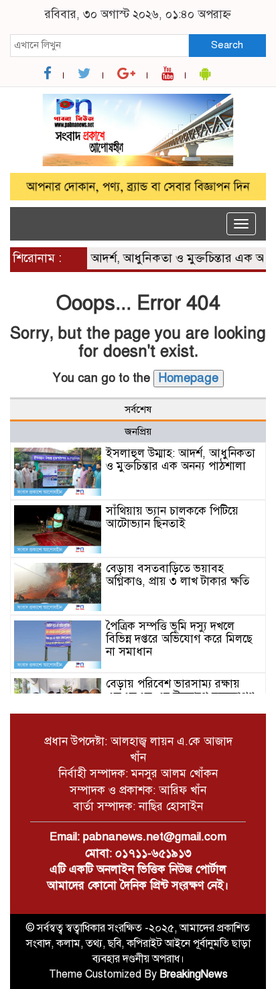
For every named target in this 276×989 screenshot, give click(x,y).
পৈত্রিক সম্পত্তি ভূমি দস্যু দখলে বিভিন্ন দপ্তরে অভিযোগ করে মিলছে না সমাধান (179, 638)
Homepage (188, 378)
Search (227, 45)
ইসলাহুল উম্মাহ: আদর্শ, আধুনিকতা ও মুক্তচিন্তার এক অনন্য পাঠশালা (180, 459)
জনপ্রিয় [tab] (138, 431)
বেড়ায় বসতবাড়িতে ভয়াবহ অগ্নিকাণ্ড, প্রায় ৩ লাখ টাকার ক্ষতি (177, 575)
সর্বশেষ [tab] (138, 409)
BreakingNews (193, 974)
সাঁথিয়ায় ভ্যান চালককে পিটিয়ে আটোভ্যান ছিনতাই (172, 517)
